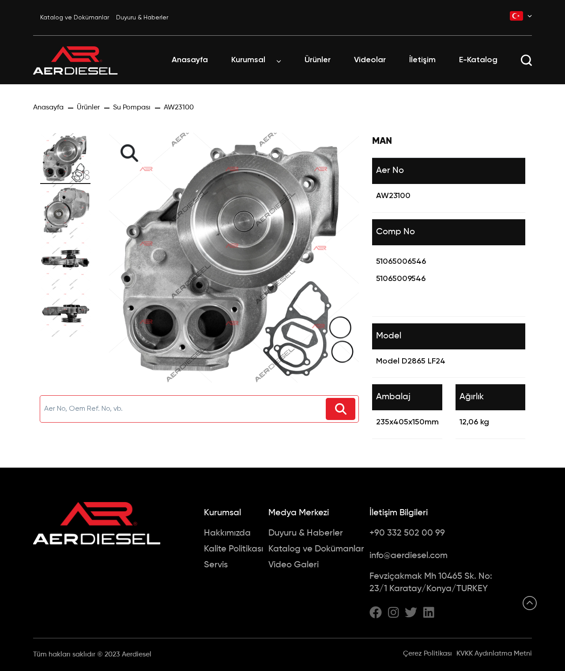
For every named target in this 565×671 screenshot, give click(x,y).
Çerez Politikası (427, 653)
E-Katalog (478, 60)
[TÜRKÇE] (521, 15)
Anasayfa (190, 60)
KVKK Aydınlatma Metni (494, 653)
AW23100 (179, 107)
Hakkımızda (227, 533)
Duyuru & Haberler (142, 18)
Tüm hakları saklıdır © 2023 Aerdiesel (92, 654)
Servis (216, 565)
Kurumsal (248, 60)
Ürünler (318, 60)
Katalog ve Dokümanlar (74, 18)
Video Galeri (293, 565)
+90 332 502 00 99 (407, 533)
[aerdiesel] (76, 60)
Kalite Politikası (233, 549)
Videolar (370, 60)
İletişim (422, 60)
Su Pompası (132, 107)
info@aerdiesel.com (408, 555)
